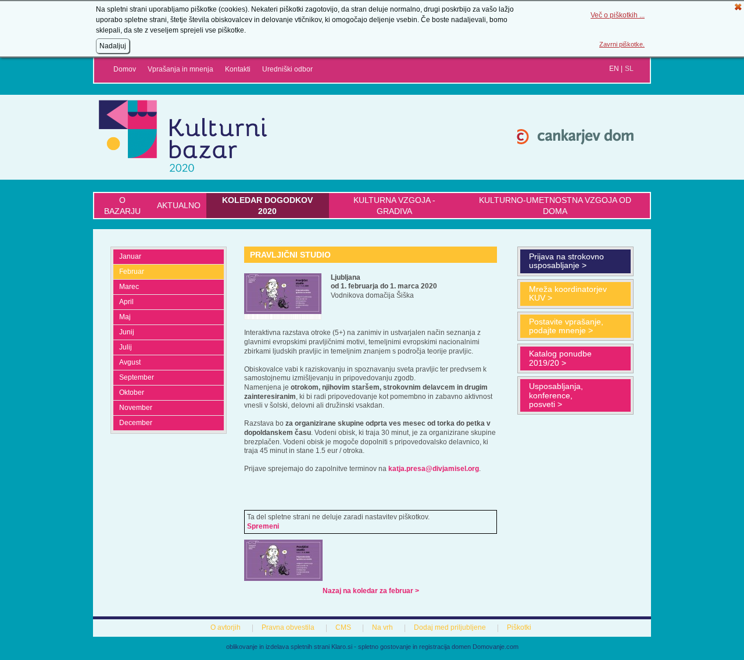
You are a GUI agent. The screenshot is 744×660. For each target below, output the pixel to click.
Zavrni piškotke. (622, 44)
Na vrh (382, 627)
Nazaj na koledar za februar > (371, 591)
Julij (125, 347)
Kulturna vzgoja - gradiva (394, 205)
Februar (131, 271)
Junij (126, 332)
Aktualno (179, 205)
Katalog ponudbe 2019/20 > (560, 358)
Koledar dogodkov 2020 (267, 205)
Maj (125, 317)
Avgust (130, 362)
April (126, 302)
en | (616, 69)
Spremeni (263, 526)
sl (629, 69)
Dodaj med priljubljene (450, 627)
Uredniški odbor (287, 69)
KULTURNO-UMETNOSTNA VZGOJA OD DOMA (555, 205)
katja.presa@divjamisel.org (433, 469)
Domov (124, 69)
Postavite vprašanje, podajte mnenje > (566, 326)
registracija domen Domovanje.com (468, 646)
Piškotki (519, 627)
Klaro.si (341, 646)
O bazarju (122, 205)
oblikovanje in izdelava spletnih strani (278, 646)
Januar (130, 256)
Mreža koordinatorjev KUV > (568, 293)
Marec (129, 287)
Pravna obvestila (288, 627)
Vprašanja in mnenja (180, 69)
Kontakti (238, 69)
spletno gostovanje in (388, 646)
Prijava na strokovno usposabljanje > (566, 261)
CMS (343, 627)
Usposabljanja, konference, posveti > (556, 395)
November (135, 408)
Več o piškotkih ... (618, 15)
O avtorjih (225, 627)
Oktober (131, 392)
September (136, 377)
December (135, 423)
